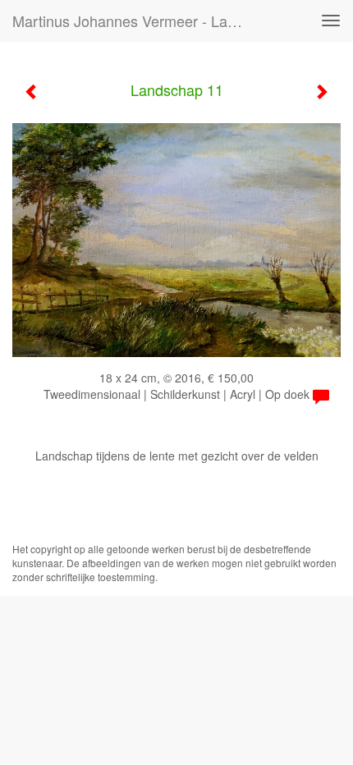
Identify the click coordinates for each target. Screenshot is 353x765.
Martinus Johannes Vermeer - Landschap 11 (134, 20)
